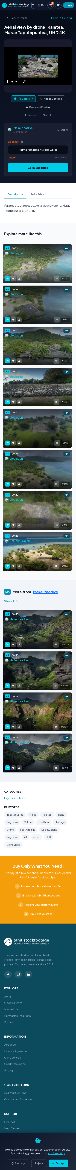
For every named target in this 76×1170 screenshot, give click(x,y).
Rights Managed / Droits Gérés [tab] (38, 149)
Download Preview (39, 107)
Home (54, 17)
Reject (39, 1163)
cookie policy (56, 1153)
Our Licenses (12, 1057)
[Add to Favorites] (13, 278)
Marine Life (11, 1009)
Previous (32, 115)
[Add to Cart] (7, 278)
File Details (24, 98)
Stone (10, 829)
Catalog (67, 17)
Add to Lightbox (53, 98)
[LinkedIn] (28, 974)
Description (15, 194)
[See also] (56, 278)
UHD (48, 837)
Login (68, 5)
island (61, 814)
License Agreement (16, 1051)
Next (45, 115)
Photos (8, 1022)
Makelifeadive (23, 128)
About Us (10, 1044)
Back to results (19, 17)
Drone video (13, 844)
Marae (33, 814)
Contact (9, 1121)
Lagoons (9, 798)
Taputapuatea (15, 814)
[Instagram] (18, 974)
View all (9, 601)
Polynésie (12, 837)
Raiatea (47, 814)
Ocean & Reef (13, 1002)
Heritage (60, 822)
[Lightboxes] (58, 5)
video (36, 837)
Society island (49, 829)
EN (43, 5)
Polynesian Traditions (17, 1015)
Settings (19, 1163)
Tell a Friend (38, 194)
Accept (60, 1163)
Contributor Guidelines (18, 1099)
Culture (28, 822)
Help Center (12, 1128)
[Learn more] (22, 141)
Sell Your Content (15, 1092)
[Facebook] (8, 974)
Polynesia (12, 822)
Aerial (7, 996)
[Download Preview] (19, 278)
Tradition (44, 822)
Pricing (8, 1070)
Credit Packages (15, 1063)
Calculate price (38, 167)
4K (25, 837)
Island (22, 798)
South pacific (27, 829)
